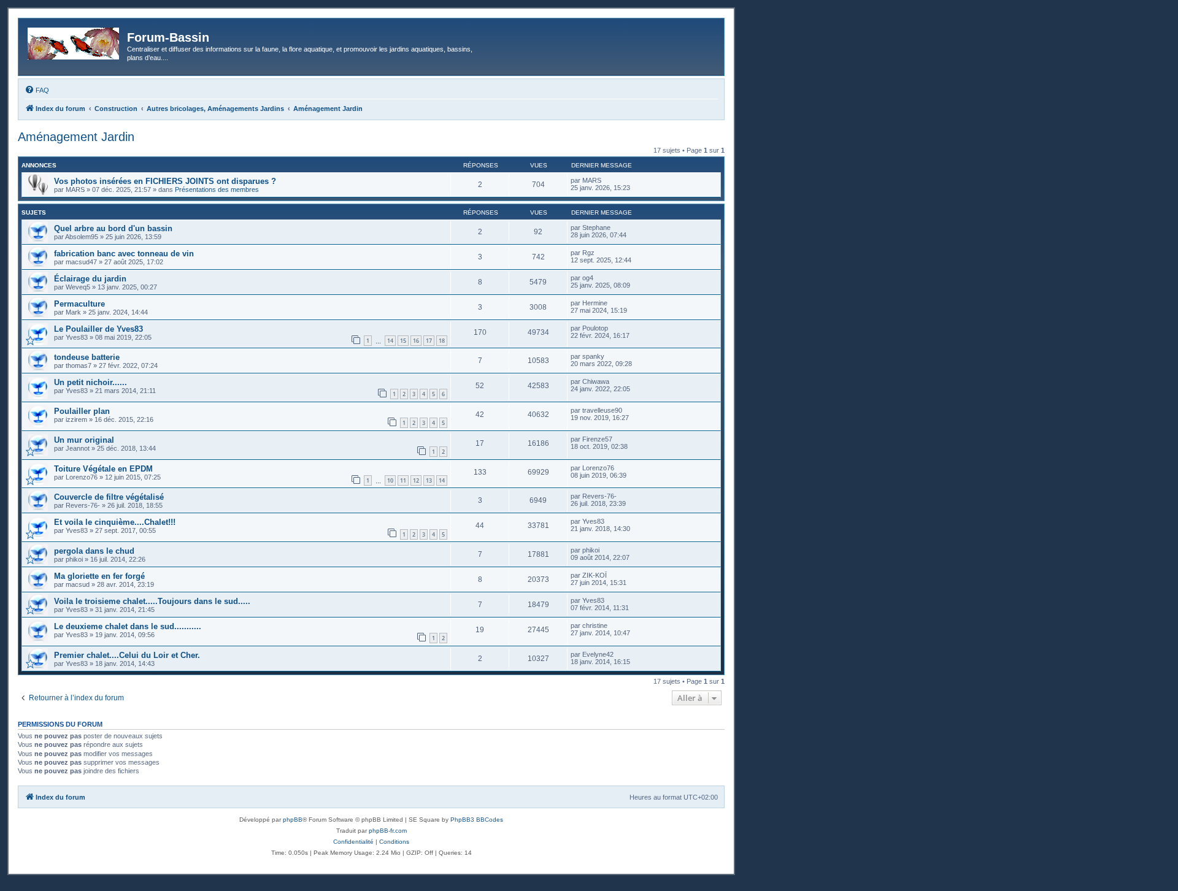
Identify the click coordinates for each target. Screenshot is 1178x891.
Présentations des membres (217, 189)
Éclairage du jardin (90, 278)
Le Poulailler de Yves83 (98, 329)
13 (429, 480)
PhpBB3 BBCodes (476, 819)
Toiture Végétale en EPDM (103, 468)
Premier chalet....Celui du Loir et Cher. (127, 655)
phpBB (292, 819)
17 (429, 341)
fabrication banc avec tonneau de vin (124, 253)
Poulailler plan (82, 411)
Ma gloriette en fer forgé (99, 576)
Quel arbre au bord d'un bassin (113, 228)
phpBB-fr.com (388, 830)
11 (403, 480)
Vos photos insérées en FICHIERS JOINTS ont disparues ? (165, 181)
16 (416, 341)
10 (390, 480)
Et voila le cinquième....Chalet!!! (114, 522)
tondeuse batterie (87, 357)
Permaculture (79, 303)
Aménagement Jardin (76, 136)
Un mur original (84, 440)
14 (390, 341)
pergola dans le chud (94, 551)
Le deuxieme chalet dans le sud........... (127, 626)
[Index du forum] (74, 41)
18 (442, 341)
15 (403, 341)
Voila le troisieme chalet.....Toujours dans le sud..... (152, 601)
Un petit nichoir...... (90, 382)
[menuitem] (37, 90)
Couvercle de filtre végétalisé (109, 497)
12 (416, 480)
